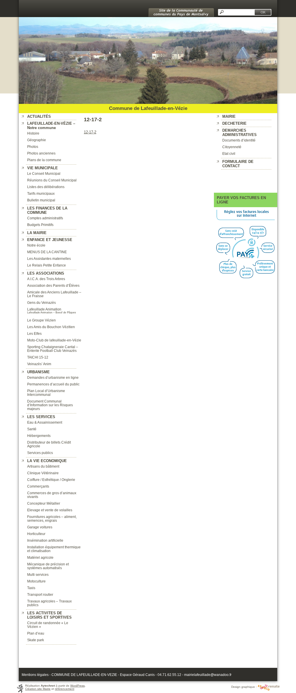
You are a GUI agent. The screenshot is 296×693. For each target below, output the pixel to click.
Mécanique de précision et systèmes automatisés (48, 566)
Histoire (33, 133)
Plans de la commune (44, 160)
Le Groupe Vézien (41, 320)
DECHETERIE (234, 123)
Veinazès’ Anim (39, 364)
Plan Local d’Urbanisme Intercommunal (46, 392)
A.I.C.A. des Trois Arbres (46, 279)
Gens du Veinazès (41, 302)
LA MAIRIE (37, 233)
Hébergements (39, 436)
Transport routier (40, 594)
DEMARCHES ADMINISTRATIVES (239, 132)
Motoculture (36, 581)
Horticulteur (36, 534)
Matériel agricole (40, 557)
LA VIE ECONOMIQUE (47, 461)
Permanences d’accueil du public (53, 384)
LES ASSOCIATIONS (45, 273)
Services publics (40, 453)
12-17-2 (90, 132)
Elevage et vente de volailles (49, 510)
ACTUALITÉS (39, 116)
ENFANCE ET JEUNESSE (49, 240)
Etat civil (228, 153)
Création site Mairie (38, 688)
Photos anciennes (41, 153)
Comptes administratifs (45, 218)
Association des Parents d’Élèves (53, 285)
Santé (31, 429)
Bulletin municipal (41, 200)
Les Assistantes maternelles (49, 258)
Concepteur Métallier (43, 503)
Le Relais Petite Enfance (46, 265)
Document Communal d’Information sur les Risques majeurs (50, 405)
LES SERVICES (41, 417)
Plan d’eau (35, 633)
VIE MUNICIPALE (42, 168)
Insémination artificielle (45, 540)
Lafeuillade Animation (44, 309)
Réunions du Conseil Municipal (52, 180)
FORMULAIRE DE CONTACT (238, 163)
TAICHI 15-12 (37, 357)
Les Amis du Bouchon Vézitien (51, 327)
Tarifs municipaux (41, 193)
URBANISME (38, 372)
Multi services (38, 574)
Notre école (36, 245)
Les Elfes (34, 333)
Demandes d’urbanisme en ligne (53, 377)
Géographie (36, 140)
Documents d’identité (239, 140)
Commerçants (38, 486)
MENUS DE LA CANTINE (47, 252)
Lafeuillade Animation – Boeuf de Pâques (51, 312)
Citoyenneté (231, 147)
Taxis (31, 588)
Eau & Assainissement (44, 422)
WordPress (77, 685)
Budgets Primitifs (40, 225)
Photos (32, 146)
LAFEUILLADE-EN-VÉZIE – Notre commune (51, 125)
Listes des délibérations (45, 187)
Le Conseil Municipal (43, 173)
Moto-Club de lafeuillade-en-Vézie (54, 340)
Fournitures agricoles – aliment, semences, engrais (52, 518)
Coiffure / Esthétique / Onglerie (51, 479)
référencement (64, 688)
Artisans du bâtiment (43, 466)
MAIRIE (229, 116)
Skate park (35, 640)
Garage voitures (39, 527)
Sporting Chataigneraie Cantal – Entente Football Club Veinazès (52, 348)
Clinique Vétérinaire (43, 473)
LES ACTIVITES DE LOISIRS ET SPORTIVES (49, 615)
